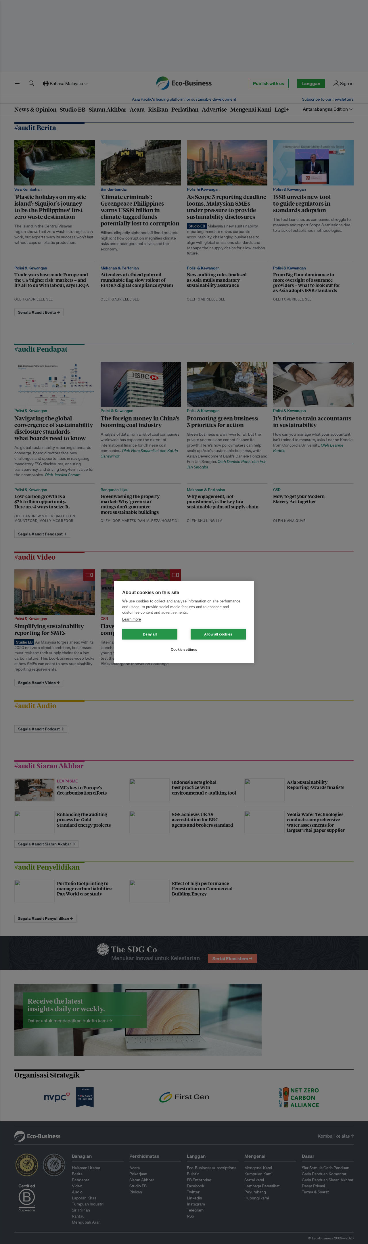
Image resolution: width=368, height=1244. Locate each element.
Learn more (131, 619)
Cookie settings (184, 650)
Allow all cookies (218, 634)
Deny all (150, 634)
